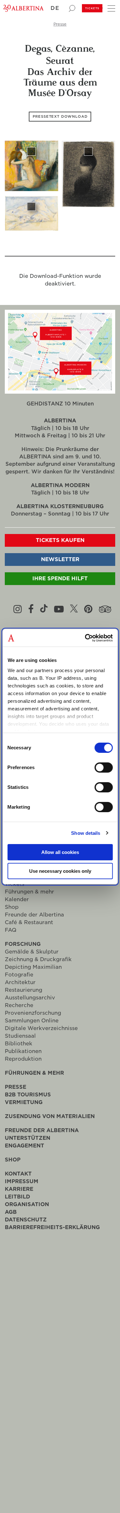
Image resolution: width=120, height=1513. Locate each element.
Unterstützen (27, 1139)
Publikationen (23, 1052)
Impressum (21, 1182)
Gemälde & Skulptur (32, 953)
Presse (60, 24)
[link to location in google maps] (60, 333)
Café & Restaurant (29, 923)
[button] (57, 8)
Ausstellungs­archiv (30, 999)
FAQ (10, 931)
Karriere (19, 1190)
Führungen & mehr (29, 893)
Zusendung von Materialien (50, 1117)
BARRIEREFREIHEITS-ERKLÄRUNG (52, 1228)
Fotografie (19, 976)
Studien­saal (20, 1037)
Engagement (24, 1147)
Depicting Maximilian (33, 968)
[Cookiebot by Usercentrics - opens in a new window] (85, 638)
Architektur (20, 983)
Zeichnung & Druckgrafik (38, 960)
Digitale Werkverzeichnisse (41, 1029)
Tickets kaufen (60, 541)
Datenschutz (26, 1221)
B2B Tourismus (28, 1096)
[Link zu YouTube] (59, 610)
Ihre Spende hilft (60, 579)
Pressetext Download (60, 117)
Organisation (27, 1205)
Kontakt (18, 1175)
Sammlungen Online (32, 1022)
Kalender (17, 900)
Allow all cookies (60, 852)
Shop (12, 908)
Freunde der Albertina (34, 916)
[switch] (103, 767)
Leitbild (17, 1198)
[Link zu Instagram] (17, 610)
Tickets (92, 8)
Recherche (19, 1006)
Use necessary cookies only (60, 871)
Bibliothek (18, 1045)
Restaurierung (23, 991)
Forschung (23, 945)
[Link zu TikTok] (44, 610)
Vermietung (24, 1103)
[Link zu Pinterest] (88, 610)
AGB (11, 1213)
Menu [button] (110, 7)
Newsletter (60, 560)
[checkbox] (31, 169)
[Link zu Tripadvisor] (105, 610)
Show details (85, 833)
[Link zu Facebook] (31, 610)
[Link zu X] (74, 610)
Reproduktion (23, 1060)
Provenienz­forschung (33, 1014)
